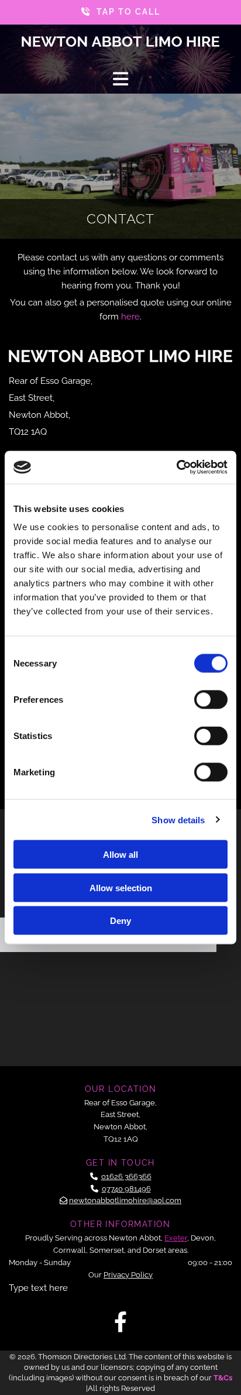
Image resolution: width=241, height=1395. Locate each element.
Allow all (120, 855)
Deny (120, 921)
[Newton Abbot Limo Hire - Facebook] (120, 1321)
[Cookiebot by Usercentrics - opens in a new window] (176, 467)
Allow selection (120, 887)
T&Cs (223, 1377)
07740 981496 (126, 1188)
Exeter (175, 1237)
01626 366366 (126, 1176)
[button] (120, 12)
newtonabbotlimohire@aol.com (125, 1200)
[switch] (211, 699)
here (130, 316)
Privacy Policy (128, 1274)
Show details (178, 819)
